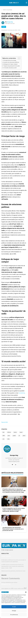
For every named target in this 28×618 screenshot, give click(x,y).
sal (19, 435)
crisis (22, 588)
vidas (8, 439)
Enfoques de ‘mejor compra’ (10, 64)
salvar (24, 435)
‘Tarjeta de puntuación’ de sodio (11, 66)
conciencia (22, 393)
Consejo (15, 588)
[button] (26, 592)
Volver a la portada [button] (6, 9)
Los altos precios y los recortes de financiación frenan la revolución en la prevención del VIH (13, 529)
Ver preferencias (14, 614)
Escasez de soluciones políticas (11, 62)
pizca (9, 435)
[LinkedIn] (15, 464)
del (25, 588)
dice (3, 432)
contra (19, 588)
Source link (4, 422)
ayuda (6, 588)
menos (15, 432)
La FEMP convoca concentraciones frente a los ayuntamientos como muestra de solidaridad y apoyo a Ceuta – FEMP (12, 566)
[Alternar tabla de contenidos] (18, 58)
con (12, 588)
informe (9, 432)
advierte (3, 588)
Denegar (14, 610)
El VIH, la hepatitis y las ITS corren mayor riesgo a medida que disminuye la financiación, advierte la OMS (14, 510)
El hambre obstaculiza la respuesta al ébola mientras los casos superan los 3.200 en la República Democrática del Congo (14, 490)
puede (14, 435)
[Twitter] (12, 464)
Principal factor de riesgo (9, 60)
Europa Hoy (10, 22)
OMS (4, 435)
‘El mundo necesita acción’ (10, 67)
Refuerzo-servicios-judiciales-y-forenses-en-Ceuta (13, 571)
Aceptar (14, 606)
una (3, 439)
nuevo (21, 432)
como (9, 588)
